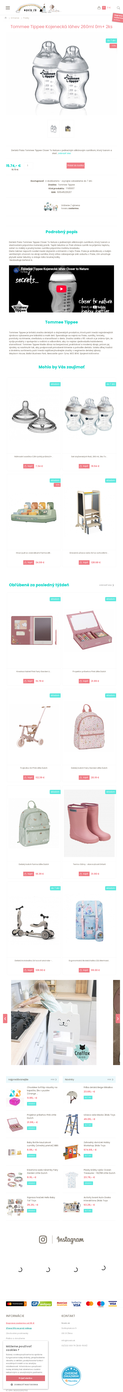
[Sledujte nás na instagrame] (61, 1249)
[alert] (25, 1365)
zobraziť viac (64, 153)
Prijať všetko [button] (25, 1378)
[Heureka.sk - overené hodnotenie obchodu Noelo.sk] (71, 1384)
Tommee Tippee (66, 184)
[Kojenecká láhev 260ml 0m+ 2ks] (61, 73)
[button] (25, 1384)
